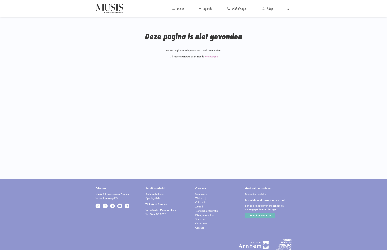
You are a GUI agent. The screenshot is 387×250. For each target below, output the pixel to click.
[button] (288, 8)
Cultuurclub (201, 202)
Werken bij (200, 198)
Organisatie (201, 193)
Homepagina (211, 56)
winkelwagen (239, 8)
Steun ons (200, 219)
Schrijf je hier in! (259, 215)
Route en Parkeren (154, 193)
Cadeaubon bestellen (256, 193)
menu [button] (180, 8)
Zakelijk (199, 206)
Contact (199, 227)
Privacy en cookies (204, 215)
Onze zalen (201, 223)
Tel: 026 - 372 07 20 (155, 214)
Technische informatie (206, 210)
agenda (207, 8)
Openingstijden (153, 198)
